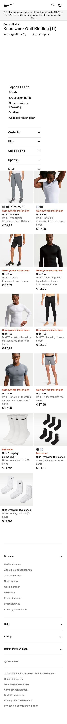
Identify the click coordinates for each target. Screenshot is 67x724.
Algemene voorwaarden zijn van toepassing (40, 15)
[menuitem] (14, 679)
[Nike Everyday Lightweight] (16, 429)
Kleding (16, 24)
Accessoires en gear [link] (22, 117)
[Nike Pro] (50, 187)
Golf (5, 24)
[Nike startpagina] (9, 5)
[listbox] (41, 34)
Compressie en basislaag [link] (18, 105)
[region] (33, 149)
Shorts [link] (13, 92)
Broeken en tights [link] (20, 97)
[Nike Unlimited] (16, 187)
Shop (33, 18)
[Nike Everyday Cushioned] (50, 429)
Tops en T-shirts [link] (19, 87)
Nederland (13, 661)
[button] (24, 132)
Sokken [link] (14, 112)
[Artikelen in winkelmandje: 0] (60, 5)
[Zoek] (53, 5)
